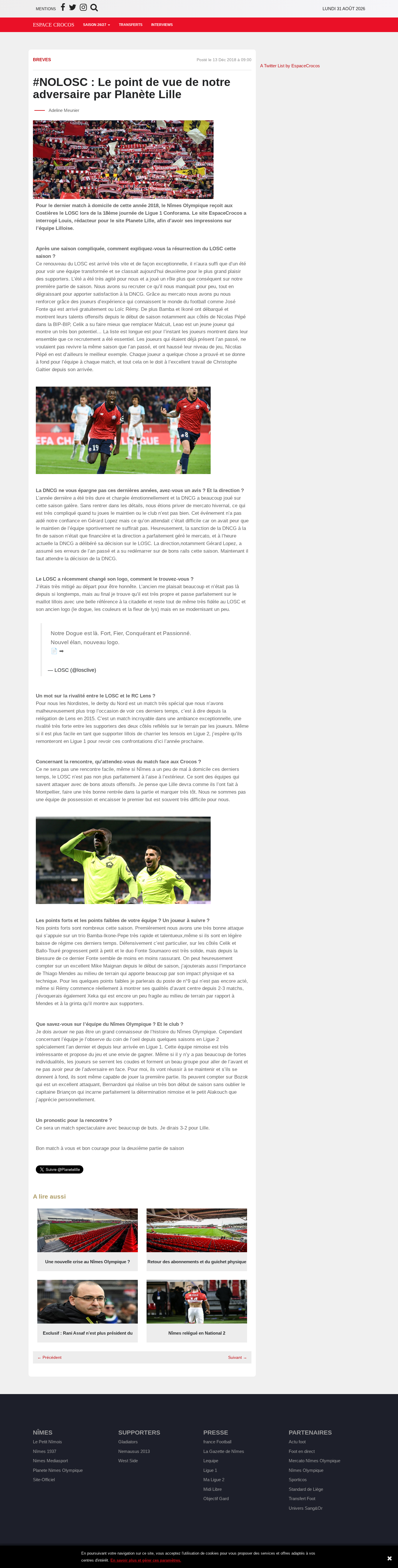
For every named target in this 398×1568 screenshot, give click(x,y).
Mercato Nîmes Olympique (314, 1460)
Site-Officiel (44, 1479)
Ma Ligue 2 (213, 1479)
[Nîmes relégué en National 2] (197, 1301)
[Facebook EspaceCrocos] (63, 9)
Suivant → (237, 1357)
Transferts (130, 25)
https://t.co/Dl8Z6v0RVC (95, 651)
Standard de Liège (306, 1489)
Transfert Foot (302, 1498)
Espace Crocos (53, 25)
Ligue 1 (210, 1470)
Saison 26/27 (95, 25)
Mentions (46, 9)
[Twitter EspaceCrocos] (72, 9)
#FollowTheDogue (142, 642)
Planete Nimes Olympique (58, 1470)
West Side (128, 1460)
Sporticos (298, 1479)
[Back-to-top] (381, 1511)
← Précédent (49, 1357)
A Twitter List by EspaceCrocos (290, 65)
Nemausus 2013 (134, 1451)
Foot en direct (302, 1451)
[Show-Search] (94, 9)
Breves (42, 59)
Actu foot (297, 1441)
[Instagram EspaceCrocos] (83, 9)
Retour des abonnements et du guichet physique (196, 1261)
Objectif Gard (216, 1498)
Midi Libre (212, 1489)
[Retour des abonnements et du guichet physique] (197, 1229)
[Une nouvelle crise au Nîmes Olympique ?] (87, 1229)
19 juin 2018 (112, 670)
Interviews (162, 25)
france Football (217, 1441)
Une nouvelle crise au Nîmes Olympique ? (87, 1261)
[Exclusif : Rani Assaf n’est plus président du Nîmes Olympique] (87, 1301)
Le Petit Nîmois (47, 1441)
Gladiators (128, 1441)
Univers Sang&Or (306, 1508)
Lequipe (210, 1460)
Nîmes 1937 (44, 1451)
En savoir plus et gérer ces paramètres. (145, 1560)
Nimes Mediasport (50, 1460)
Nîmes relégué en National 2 (196, 1333)
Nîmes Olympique (306, 1470)
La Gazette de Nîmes (223, 1451)
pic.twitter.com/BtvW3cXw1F (162, 651)
